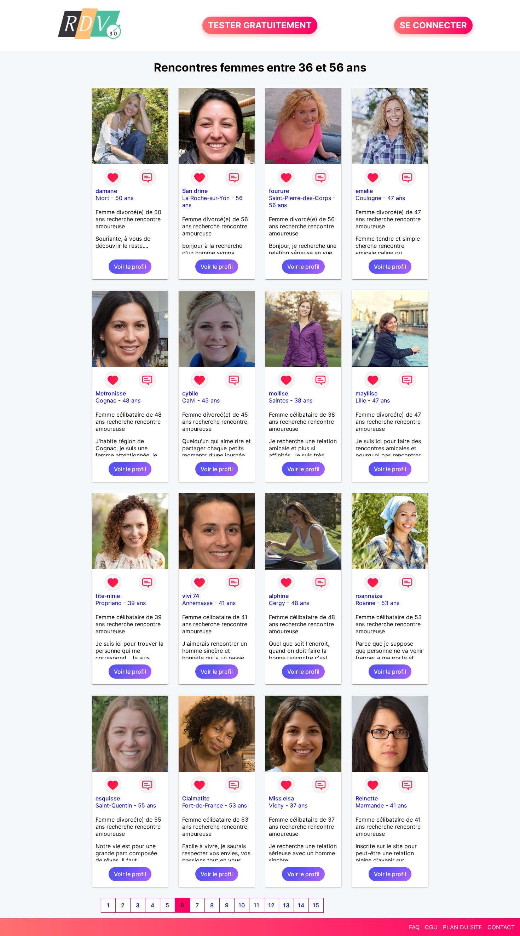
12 (271, 905)
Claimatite (195, 798)
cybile (190, 393)
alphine (279, 595)
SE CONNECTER (433, 25)
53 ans (390, 602)
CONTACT (501, 927)
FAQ (414, 927)
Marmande (370, 805)
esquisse (108, 798)
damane (106, 190)
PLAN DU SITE (462, 927)
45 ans (211, 400)
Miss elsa (281, 798)
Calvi (189, 400)
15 (316, 905)
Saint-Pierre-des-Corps (300, 197)
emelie (364, 190)
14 (301, 905)
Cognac (106, 400)
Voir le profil (130, 266)
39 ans (137, 602)
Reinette (367, 798)
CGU (431, 927)
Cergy (277, 602)
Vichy (276, 805)
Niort (102, 197)
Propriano (109, 602)
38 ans (303, 400)
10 (241, 905)
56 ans (278, 205)
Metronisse (111, 393)
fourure (279, 190)
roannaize (369, 595)
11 (256, 905)
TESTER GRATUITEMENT (260, 25)
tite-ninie (108, 595)
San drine (195, 190)
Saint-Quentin (114, 805)
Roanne (365, 602)
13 (286, 905)
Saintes (278, 400)
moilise (278, 393)
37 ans (298, 805)
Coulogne (368, 197)
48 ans (131, 400)
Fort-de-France (202, 805)
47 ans (396, 197)
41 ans (227, 602)
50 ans (124, 197)
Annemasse (197, 602)
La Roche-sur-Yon (206, 197)
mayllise (366, 393)
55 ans (147, 805)
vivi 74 (190, 595)
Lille (361, 400)
